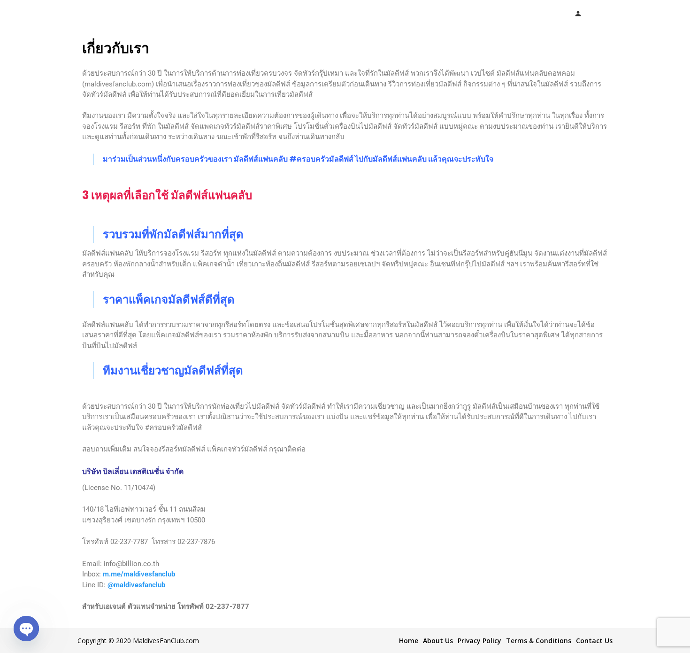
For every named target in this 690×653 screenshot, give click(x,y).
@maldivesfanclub (136, 585)
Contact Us (594, 640)
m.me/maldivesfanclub (139, 574)
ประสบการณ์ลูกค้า (418, 13)
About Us (438, 640)
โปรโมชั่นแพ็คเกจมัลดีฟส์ (270, 13)
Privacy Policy (479, 640)
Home (408, 640)
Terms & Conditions (538, 640)
